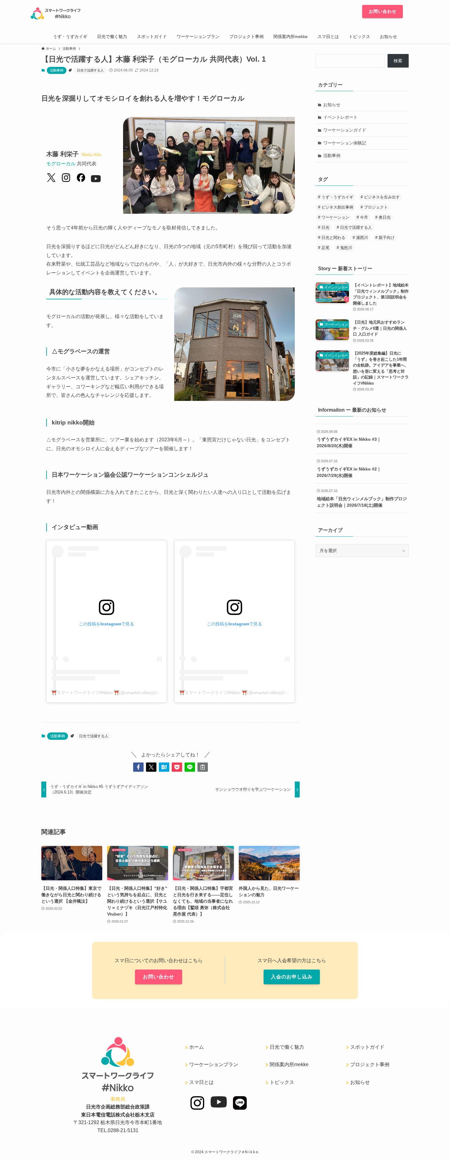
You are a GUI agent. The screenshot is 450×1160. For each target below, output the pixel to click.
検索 (398, 60)
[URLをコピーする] (202, 767)
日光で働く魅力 (287, 1047)
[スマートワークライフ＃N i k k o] (143, 13)
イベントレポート (340, 117)
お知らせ (331, 104)
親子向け (387, 237)
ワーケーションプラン (213, 1064)
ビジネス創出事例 (337, 207)
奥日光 (385, 217)
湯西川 (362, 237)
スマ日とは (201, 1082)
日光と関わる (333, 237)
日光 (325, 227)
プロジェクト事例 (369, 1064)
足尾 (325, 247)
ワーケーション (335, 217)
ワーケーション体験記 (344, 142)
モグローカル (61, 163)
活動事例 (56, 70)
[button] (138, 767)
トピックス (282, 1082)
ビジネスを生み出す (382, 197)
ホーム (196, 1047)
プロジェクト (376, 207)
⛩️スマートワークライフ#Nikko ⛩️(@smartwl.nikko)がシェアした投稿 (119, 692)
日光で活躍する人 (90, 70)
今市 (364, 217)
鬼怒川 (346, 247)
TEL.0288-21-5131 (117, 1130)
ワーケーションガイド (344, 130)
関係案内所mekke (289, 1064)
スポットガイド (367, 1047)
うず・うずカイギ (337, 197)
